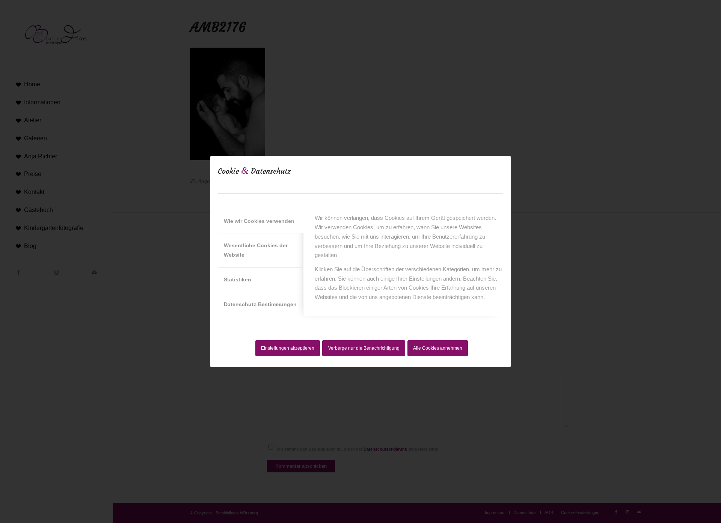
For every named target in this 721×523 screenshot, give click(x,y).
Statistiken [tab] (237, 280)
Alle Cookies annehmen (437, 348)
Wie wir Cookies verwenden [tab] (259, 221)
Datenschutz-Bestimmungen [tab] (260, 304)
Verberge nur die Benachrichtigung (364, 348)
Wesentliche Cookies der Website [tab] (256, 250)
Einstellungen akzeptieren (287, 348)
